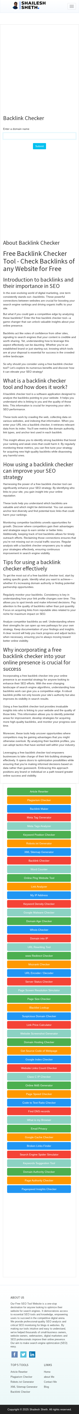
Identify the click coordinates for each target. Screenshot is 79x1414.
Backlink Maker (39, 808)
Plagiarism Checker (39, 800)
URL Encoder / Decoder (39, 973)
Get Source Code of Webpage (39, 1050)
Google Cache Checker (39, 1137)
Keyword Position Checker (39, 834)
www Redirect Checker (39, 955)
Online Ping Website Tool (39, 877)
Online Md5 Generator (39, 1085)
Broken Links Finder (39, 1145)
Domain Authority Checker (39, 1171)
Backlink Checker (39, 860)
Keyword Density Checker (39, 903)
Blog (46, 1386)
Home (47, 1371)
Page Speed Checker (39, 1094)
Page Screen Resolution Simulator (39, 990)
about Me (49, 1376)
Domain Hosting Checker (39, 1042)
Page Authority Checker (39, 1180)
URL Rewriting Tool (39, 947)
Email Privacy (39, 1128)
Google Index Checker (39, 1059)
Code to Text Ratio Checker (39, 1102)
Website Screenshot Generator (39, 1033)
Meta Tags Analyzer (39, 826)
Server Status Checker (39, 981)
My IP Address (39, 895)
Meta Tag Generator (39, 817)
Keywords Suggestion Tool (39, 1163)
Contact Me (50, 1381)
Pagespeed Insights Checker (39, 1189)
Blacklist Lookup (39, 1007)
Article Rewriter (39, 791)
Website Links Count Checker (39, 1068)
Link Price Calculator (39, 1024)
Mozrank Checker (39, 964)
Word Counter (39, 869)
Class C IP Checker (39, 1076)
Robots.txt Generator (39, 843)
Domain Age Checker (39, 921)
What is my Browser (39, 1119)
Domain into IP (39, 938)
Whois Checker (39, 929)
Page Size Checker (39, 998)
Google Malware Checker (39, 912)
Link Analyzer (39, 886)
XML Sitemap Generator (39, 852)
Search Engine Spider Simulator (39, 1154)
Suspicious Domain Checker (39, 1016)
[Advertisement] (39, 68)
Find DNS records (39, 1111)
